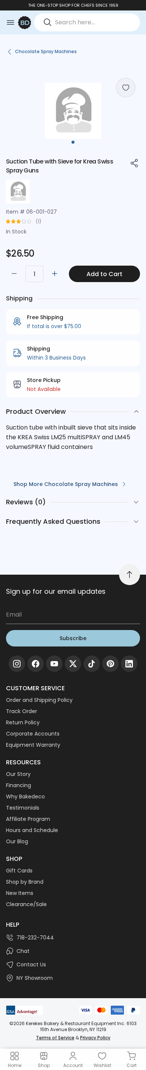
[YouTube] (54, 663)
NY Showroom (34, 978)
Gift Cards (19, 870)
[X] (73, 663)
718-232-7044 (35, 937)
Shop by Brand (24, 882)
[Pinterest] (110, 663)
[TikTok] (91, 663)
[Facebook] (35, 663)
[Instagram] (17, 663)
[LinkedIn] (129, 663)
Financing (18, 785)
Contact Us (31, 964)
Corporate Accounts (33, 733)
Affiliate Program (28, 819)
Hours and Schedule (32, 830)
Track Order (21, 711)
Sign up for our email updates (56, 591)
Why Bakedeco (25, 796)
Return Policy (23, 722)
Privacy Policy (95, 1037)
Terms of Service (55, 1037)
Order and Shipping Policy (39, 700)
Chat (23, 951)
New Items (19, 893)
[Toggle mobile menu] (10, 22)
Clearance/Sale (26, 904)
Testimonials (22, 807)
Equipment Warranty (33, 745)
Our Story (18, 774)
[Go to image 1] (73, 142)
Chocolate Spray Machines (46, 51)
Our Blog (17, 841)
